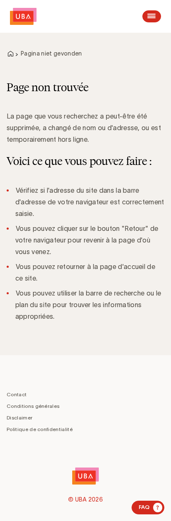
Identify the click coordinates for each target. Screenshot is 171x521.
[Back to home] (23, 16)
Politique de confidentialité (40, 429)
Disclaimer (19, 417)
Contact (17, 394)
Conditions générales (33, 406)
